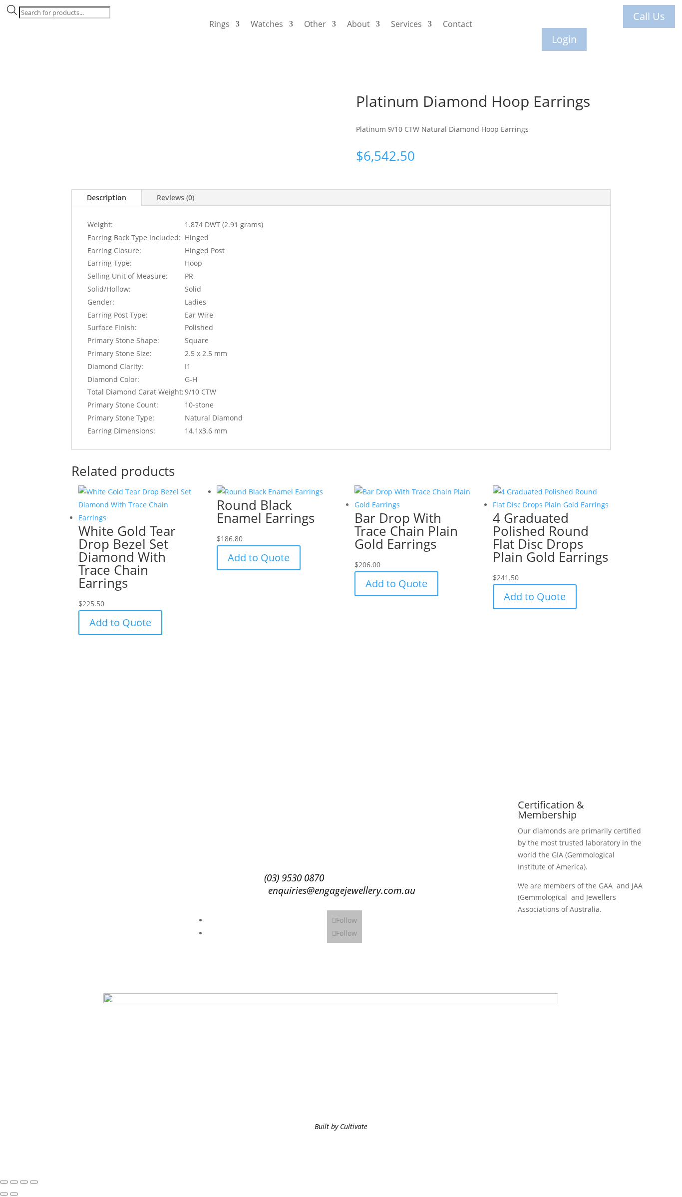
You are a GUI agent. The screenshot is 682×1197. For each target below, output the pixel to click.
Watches (267, 23)
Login (564, 39)
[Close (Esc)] (34, 1182)
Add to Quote (120, 622)
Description (106, 197)
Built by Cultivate (341, 1126)
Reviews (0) (175, 197)
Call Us (649, 16)
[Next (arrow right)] (14, 1194)
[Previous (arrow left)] (4, 1194)
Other (315, 23)
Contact (457, 23)
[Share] (24, 1182)
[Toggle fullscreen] (14, 1182)
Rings (219, 23)
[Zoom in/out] (4, 1182)
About (358, 23)
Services (406, 23)
